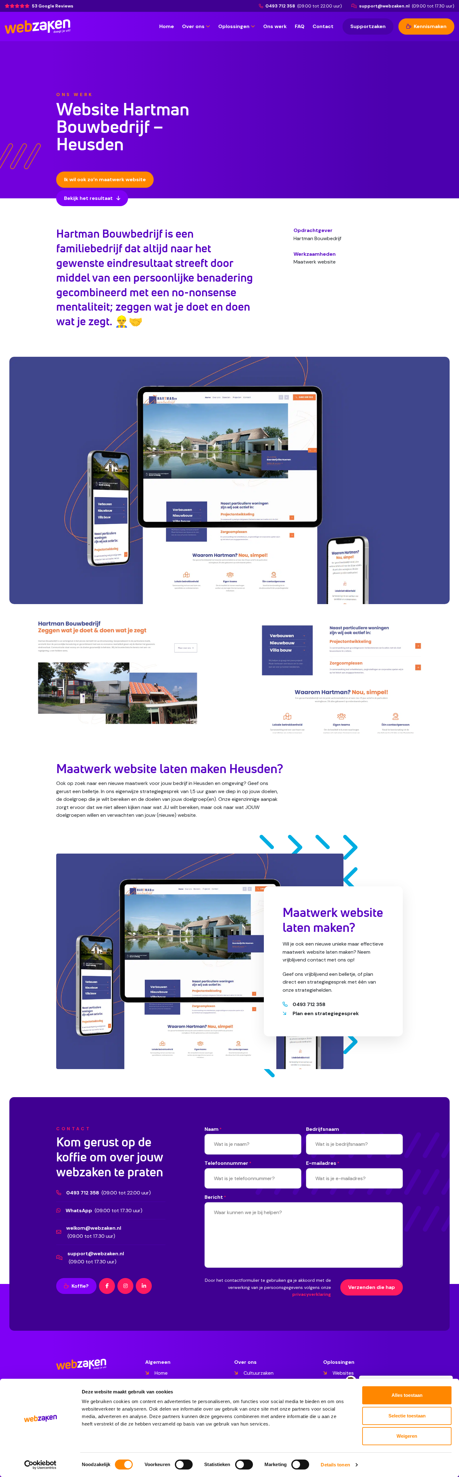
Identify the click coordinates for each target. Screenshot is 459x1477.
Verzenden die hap (371, 1287)
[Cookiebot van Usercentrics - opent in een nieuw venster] (40, 1465)
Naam (213, 1129)
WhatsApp (79, 1210)
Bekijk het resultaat (89, 198)
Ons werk (275, 26)
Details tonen (335, 1464)
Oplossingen (233, 26)
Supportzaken (368, 26)
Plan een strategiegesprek (326, 1013)
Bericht (215, 1197)
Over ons (193, 26)
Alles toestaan (407, 1395)
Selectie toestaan (407, 1415)
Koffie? (79, 1286)
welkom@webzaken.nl (93, 1228)
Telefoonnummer (228, 1163)
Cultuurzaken (259, 1373)
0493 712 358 (280, 6)
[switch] (184, 1465)
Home (166, 26)
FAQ (299, 26)
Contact (323, 26)
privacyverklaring (311, 1294)
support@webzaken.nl (384, 6)
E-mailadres (322, 1163)
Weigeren (407, 1436)
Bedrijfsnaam (322, 1129)
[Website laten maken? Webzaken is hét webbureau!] (37, 26)
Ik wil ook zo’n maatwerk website (105, 179)
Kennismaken (429, 26)
